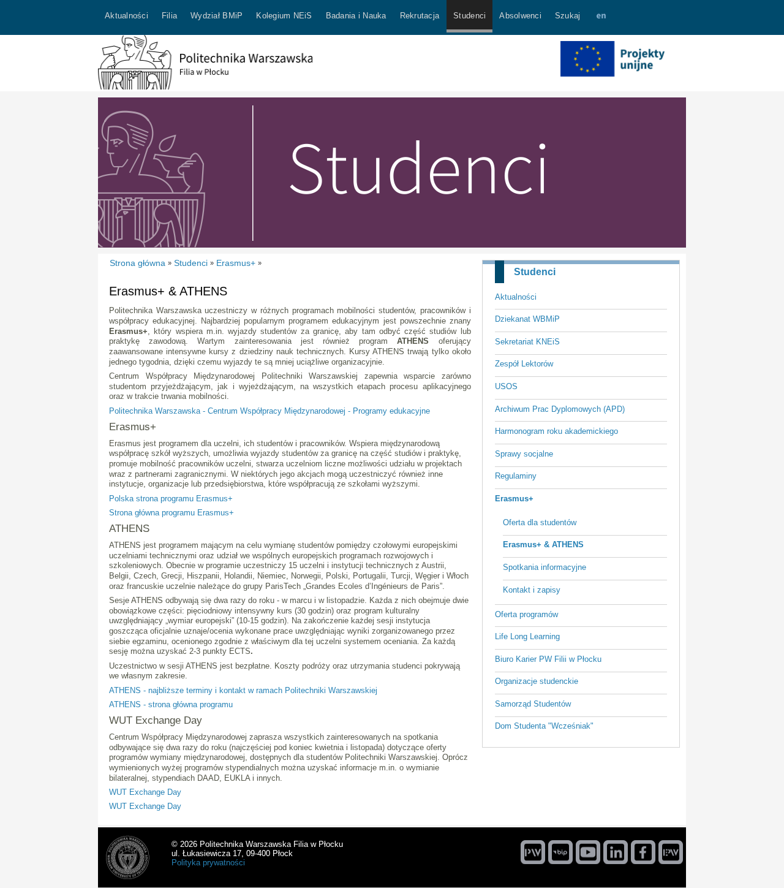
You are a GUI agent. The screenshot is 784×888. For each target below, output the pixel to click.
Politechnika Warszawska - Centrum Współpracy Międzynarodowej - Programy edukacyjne (269, 411)
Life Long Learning (527, 636)
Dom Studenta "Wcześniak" (544, 726)
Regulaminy (516, 475)
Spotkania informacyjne (544, 567)
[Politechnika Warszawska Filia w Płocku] (205, 86)
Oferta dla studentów (539, 522)
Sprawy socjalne (524, 453)
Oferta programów (526, 614)
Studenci (535, 272)
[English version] (601, 17)
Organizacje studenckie (536, 681)
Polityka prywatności (208, 862)
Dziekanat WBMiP (527, 319)
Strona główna (137, 263)
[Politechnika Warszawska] (533, 852)
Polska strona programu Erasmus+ (171, 498)
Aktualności (516, 297)
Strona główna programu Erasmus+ (171, 512)
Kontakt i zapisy (531, 589)
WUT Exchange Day (145, 792)
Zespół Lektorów (524, 363)
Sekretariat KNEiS (527, 341)
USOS (506, 386)
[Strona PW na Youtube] (588, 852)
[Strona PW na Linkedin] (615, 852)
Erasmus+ (514, 498)
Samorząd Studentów (533, 703)
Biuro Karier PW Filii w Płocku (548, 659)
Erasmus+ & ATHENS (543, 544)
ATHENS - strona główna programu (171, 704)
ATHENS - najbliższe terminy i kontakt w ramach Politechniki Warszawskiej (243, 690)
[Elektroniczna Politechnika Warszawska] (670, 852)
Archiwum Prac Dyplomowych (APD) (560, 409)
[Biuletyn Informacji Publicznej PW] (560, 852)
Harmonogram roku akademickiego (556, 431)
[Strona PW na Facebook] (643, 852)
